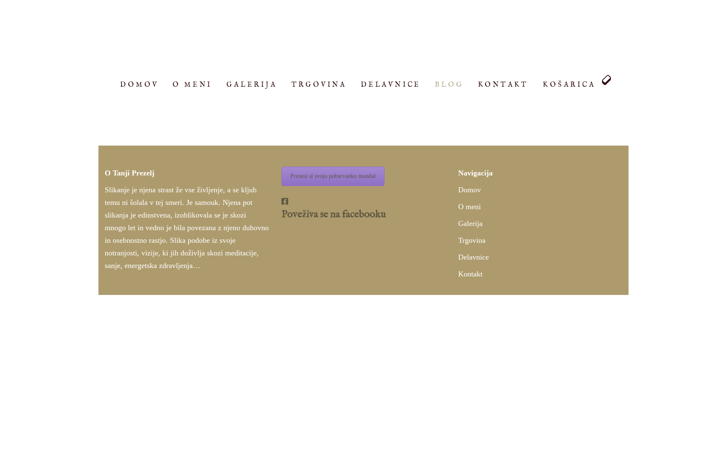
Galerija (470, 223)
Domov (469, 190)
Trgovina (472, 240)
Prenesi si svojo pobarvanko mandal (333, 176)
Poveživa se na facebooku (333, 214)
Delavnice (473, 257)
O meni (469, 206)
